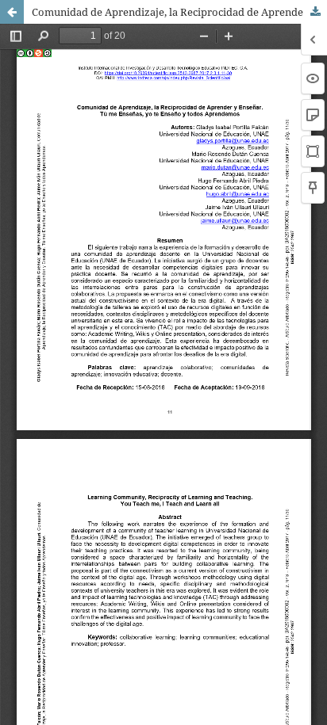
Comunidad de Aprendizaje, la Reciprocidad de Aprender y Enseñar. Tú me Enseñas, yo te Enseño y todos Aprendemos (179, 12)
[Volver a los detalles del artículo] (12, 12)
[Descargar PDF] (315, 12)
